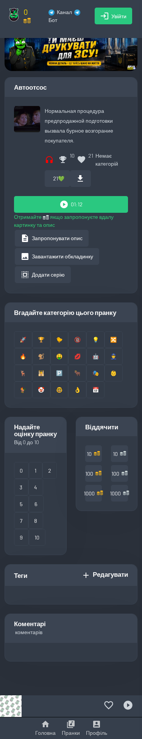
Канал (64, 12)
